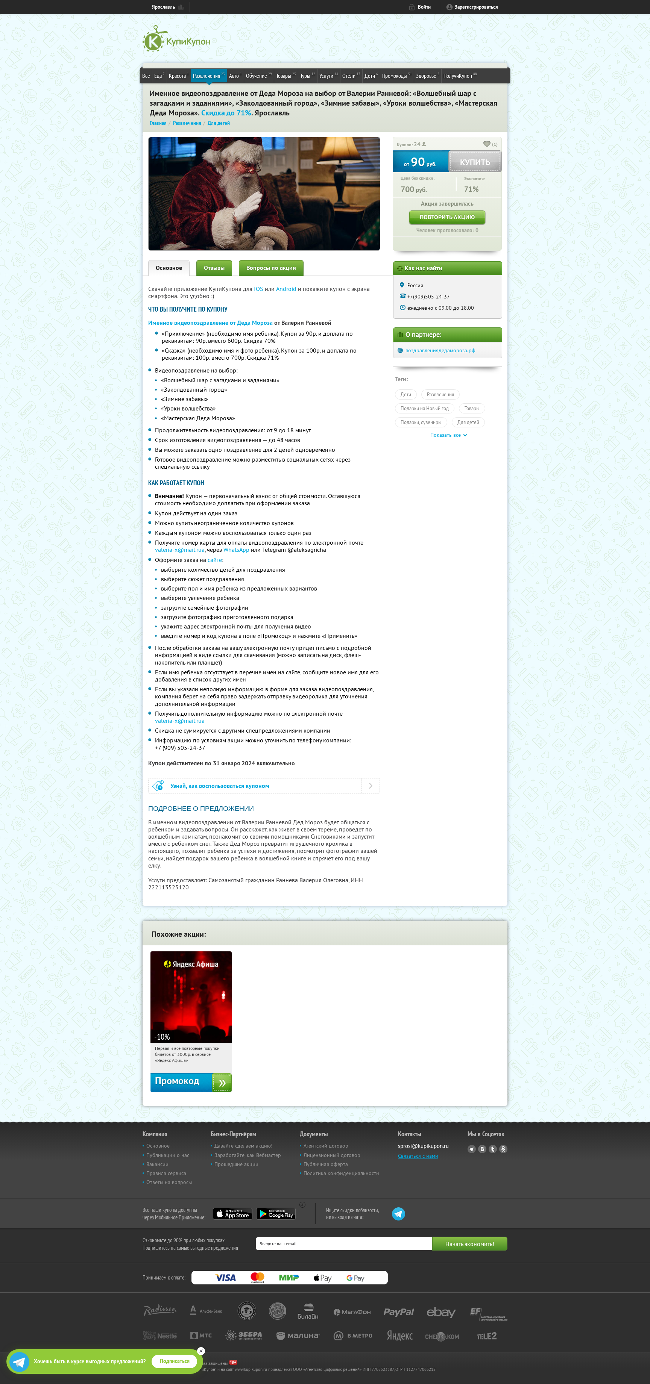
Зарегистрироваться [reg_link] (476, 7)
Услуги (328, 75)
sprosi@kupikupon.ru (423, 1145)
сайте (215, 559)
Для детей (468, 422)
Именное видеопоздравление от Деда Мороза (210, 323)
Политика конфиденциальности (341, 1173)
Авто (235, 75)
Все (146, 75)
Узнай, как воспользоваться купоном (219, 786)
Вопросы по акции (271, 268)
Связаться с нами (418, 1155)
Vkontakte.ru (482, 1149)
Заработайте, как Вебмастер (247, 1155)
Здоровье (427, 75)
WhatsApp (236, 549)
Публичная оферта (326, 1164)
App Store (232, 1214)
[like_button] (487, 144)
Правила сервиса (166, 1173)
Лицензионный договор (332, 1155)
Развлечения (209, 75)
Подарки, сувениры (421, 422)
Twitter (493, 1149)
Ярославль (163, 7)
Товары (286, 75)
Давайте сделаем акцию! (243, 1145)
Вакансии (157, 1164)
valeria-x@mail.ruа (180, 549)
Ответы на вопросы (169, 1182)
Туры (307, 75)
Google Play (276, 1214)
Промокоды (397, 75)
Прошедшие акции (236, 1164)
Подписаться (175, 1361)
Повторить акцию (447, 217)
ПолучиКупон (460, 75)
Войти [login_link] (424, 7)
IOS (259, 288)
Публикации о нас (167, 1155)
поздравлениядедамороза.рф (440, 350)
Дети (371, 75)
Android (287, 288)
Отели (351, 75)
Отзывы (214, 268)
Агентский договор (326, 1145)
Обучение (259, 75)
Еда (159, 75)
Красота (179, 75)
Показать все (445, 435)
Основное (169, 268)
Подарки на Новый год (425, 408)
